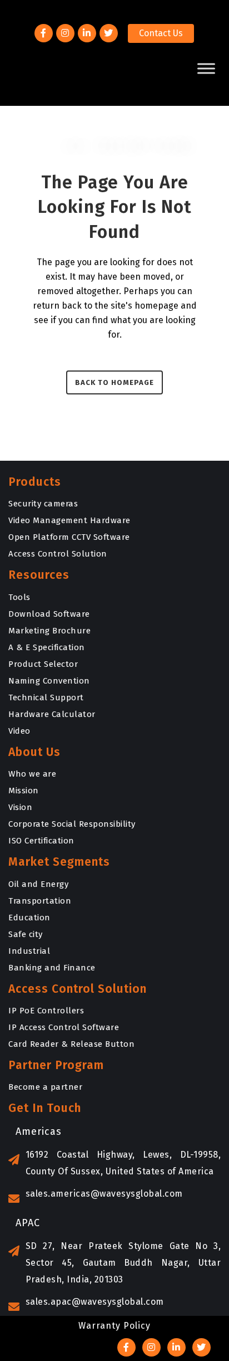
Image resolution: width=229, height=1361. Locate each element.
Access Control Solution (57, 554)
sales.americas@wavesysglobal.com (104, 1193)
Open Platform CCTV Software (69, 537)
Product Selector (43, 664)
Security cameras (43, 504)
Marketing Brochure (49, 631)
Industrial (29, 951)
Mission (23, 791)
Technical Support (46, 697)
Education (29, 918)
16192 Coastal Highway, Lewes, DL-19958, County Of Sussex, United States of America (123, 1163)
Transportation (39, 901)
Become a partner (45, 1087)
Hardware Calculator (52, 714)
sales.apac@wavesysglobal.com (95, 1301)
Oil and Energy (38, 884)
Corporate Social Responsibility (72, 824)
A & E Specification (46, 647)
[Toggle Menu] (206, 68)
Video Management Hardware (69, 520)
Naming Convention (49, 681)
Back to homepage (114, 382)
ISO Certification (41, 841)
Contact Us (161, 33)
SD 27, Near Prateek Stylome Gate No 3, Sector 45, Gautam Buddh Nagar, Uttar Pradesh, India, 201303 (123, 1263)
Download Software (49, 614)
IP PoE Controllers (46, 1011)
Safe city (25, 934)
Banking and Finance (52, 968)
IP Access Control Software (63, 1027)
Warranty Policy (114, 1325)
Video (19, 731)
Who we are (32, 774)
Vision (20, 807)
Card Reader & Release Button (71, 1044)
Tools (19, 597)
